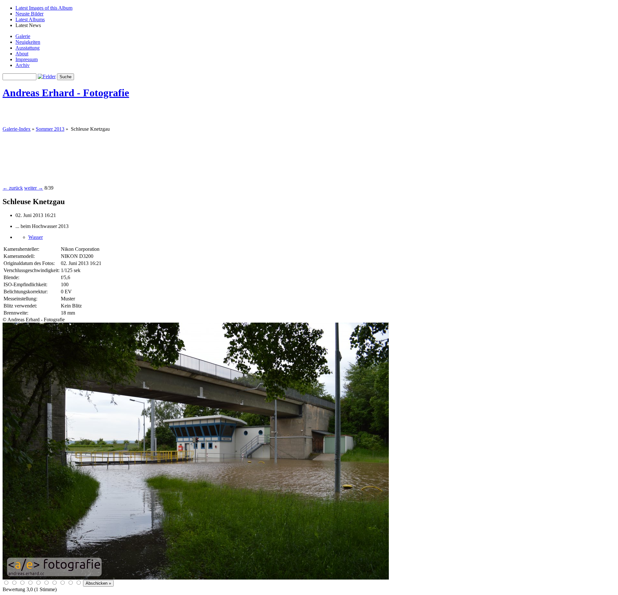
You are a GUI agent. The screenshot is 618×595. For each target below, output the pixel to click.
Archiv (22, 65)
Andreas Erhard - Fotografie (66, 93)
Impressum (26, 59)
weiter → (33, 188)
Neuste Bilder (29, 13)
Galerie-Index (17, 129)
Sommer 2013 (50, 129)
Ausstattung (27, 48)
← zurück (13, 188)
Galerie (22, 36)
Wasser (35, 237)
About (21, 53)
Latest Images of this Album (43, 8)
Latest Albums (30, 19)
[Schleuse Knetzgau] (196, 578)
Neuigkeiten (27, 42)
